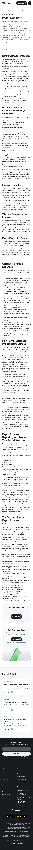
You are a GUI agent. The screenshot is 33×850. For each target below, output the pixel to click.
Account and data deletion (23, 779)
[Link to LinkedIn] (24, 802)
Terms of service (6, 794)
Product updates (21, 782)
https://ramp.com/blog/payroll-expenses (13, 582)
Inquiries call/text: (21, 794)
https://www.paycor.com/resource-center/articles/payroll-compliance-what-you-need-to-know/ (15, 592)
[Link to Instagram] (21, 802)
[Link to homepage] (6, 3)
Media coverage (21, 776)
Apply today (5, 779)
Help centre (20, 771)
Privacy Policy (12, 843)
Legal (3, 789)
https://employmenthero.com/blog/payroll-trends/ (16, 600)
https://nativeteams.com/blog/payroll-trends (14, 580)
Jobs (18, 773)
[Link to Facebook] (18, 802)
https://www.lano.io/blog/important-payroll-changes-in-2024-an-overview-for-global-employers (14, 575)
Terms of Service (20, 843)
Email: (22, 790)
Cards (3, 771)
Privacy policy (5, 791)
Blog (18, 768)
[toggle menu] (29, 3)
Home (3, 768)
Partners (4, 773)
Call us (3, 776)
